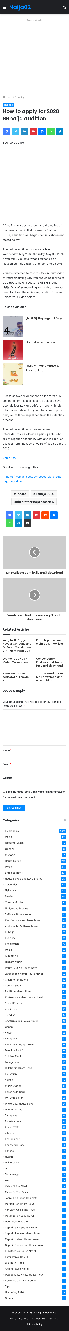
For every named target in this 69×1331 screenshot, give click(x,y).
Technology (12, 1174)
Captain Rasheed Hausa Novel (23, 1233)
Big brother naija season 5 (35, 502)
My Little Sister (14, 1097)
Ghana (9, 1026)
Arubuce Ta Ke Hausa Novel (21, 926)
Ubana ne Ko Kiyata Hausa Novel (24, 1274)
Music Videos (13, 1085)
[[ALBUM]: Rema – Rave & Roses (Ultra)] (13, 374)
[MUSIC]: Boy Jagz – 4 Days (44, 318)
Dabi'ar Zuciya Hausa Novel (21, 967)
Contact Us (38, 1318)
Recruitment (12, 1139)
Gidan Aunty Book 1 (16, 979)
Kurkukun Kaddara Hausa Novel (24, 997)
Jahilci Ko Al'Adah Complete (21, 1197)
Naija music (12, 890)
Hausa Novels (13, 860)
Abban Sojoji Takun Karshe (20, 1280)
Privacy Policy (34, 1324)
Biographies (12, 830)
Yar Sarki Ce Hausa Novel (20, 1209)
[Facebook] (9, 515)
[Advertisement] (34, 57)
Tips (7, 1286)
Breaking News (14, 872)
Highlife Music (13, 961)
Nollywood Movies (16, 908)
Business (10, 937)
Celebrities (11, 884)
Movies (9, 896)
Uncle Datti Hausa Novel (19, 1103)
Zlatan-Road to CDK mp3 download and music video (50, 677)
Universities (12, 1162)
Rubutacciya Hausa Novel (20, 1251)
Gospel (9, 848)
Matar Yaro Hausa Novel (19, 1215)
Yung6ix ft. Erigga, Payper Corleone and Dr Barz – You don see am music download (17, 645)
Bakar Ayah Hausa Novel (19, 1044)
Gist (7, 1168)
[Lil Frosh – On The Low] (13, 350)
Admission (11, 1009)
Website (7, 777)
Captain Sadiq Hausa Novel (21, 1227)
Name (7, 750)
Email (7, 764)
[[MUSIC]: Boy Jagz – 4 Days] (13, 326)
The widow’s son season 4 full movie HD (16, 677)
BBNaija (9, 932)
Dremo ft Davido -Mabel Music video (15, 660)
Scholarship (12, 943)
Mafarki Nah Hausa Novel (20, 1203)
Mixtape (10, 854)
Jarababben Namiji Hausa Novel (24, 973)
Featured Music (14, 842)
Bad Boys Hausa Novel (18, 991)
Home (9, 97)
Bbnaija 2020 (44, 494)
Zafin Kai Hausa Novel (18, 914)
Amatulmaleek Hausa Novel (21, 1020)
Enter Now (9, 458)
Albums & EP (12, 955)
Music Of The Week (16, 1192)
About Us (24, 1318)
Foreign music (13, 1062)
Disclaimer (53, 1318)
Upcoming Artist (14, 1292)
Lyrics (8, 866)
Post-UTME (12, 1127)
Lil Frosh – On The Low (40, 342)
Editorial (9, 1150)
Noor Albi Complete (16, 1221)
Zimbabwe (11, 1115)
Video (8, 1032)
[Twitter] (18, 515)
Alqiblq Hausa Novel (17, 1268)
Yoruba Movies (14, 902)
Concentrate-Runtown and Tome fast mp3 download (49, 662)
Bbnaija (21, 494)
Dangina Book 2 (14, 1050)
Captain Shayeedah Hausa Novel (24, 1245)
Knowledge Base (15, 1144)
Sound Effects (13, 1003)
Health (9, 1156)
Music (8, 836)
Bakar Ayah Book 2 (16, 1091)
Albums (9, 1133)
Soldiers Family (14, 1056)
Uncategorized (13, 1109)
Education (11, 1073)
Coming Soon (13, 985)
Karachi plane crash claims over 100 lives (49, 642)
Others (9, 1298)
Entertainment (13, 1121)
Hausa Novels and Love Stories (23, 878)
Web (7, 1180)
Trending (20, 97)
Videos (9, 1079)
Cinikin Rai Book (14, 1262)
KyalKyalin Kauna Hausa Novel (23, 920)
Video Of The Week (16, 1186)
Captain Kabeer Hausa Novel (22, 1239)
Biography (11, 1038)
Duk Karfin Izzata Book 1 (19, 1068)
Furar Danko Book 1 (16, 1256)
